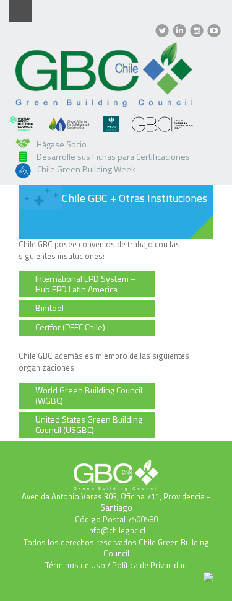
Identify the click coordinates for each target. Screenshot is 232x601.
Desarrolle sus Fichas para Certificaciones (113, 156)
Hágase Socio (62, 144)
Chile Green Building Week (86, 168)
